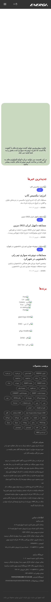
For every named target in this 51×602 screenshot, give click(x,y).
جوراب (17, 383)
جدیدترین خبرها (37, 178)
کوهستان (28, 428)
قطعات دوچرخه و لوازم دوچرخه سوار (35, 413)
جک (9, 383)
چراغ (16, 423)
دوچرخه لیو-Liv (41, 398)
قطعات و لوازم (17, 413)
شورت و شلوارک (41, 408)
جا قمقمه (27, 378)
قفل (7, 413)
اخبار (40, 190)
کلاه (44, 428)
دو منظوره (33, 388)
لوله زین (26, 418)
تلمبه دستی (28, 373)
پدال (33, 423)
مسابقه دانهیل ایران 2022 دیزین (29, 225)
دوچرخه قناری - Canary (20, 393)
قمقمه (43, 418)
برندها (43, 288)
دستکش (43, 388)
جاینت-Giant (41, 383)
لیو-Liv (17, 418)
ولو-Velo (42, 423)
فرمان (29, 408)
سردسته (15, 403)
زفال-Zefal (17, 398)
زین (7, 398)
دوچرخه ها (29, 398)
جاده (44, 378)
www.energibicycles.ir (21, 577)
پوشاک (25, 423)
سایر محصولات (27, 403)
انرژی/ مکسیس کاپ (35, 195)
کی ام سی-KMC (40, 432)
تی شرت (17, 373)
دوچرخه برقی (21, 388)
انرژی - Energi (40, 373)
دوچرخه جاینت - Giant (38, 393)
